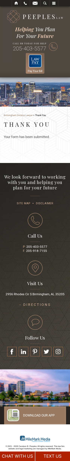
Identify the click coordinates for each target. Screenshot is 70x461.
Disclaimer (44, 203)
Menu (53, 3)
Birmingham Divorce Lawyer (18, 115)
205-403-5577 (29, 48)
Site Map (23, 203)
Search (45, 3)
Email (35, 3)
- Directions (35, 304)
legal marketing (25, 449)
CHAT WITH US (17, 456)
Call (25, 3)
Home (16, 3)
